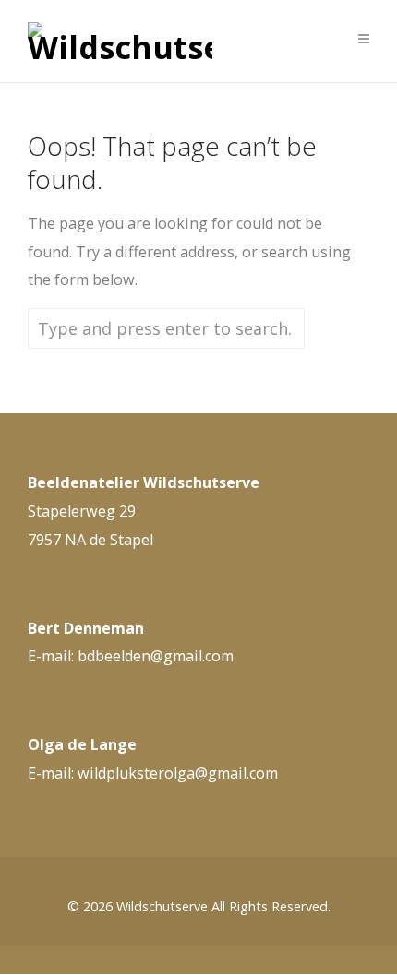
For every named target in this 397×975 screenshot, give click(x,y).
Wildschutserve (162, 906)
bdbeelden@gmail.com (156, 656)
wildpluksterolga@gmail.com (178, 773)
